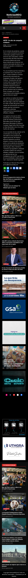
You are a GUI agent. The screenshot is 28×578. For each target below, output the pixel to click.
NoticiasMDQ (14, 14)
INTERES (5, 560)
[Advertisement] (14, 22)
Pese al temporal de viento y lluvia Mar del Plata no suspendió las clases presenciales (14, 178)
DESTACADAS (6, 508)
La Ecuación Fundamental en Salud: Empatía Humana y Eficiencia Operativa (14, 502)
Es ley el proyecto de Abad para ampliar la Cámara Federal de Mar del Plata (14, 257)
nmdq (4, 45)
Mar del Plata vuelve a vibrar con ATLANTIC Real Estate (14, 205)
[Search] (20, 28)
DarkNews (19, 574)
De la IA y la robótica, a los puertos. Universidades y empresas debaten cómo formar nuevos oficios (14, 527)
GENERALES (6, 37)
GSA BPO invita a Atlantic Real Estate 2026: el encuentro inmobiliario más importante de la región (14, 230)
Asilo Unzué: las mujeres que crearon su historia (14, 554)
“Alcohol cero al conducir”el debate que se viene (11, 186)
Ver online (24, 28)
